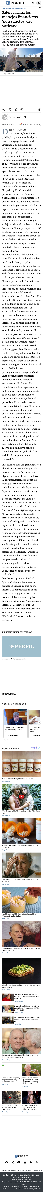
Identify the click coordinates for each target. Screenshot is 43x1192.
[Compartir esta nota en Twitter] (10, 109)
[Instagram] (25, 1162)
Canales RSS (6, 1170)
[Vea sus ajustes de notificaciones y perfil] (38, 3)
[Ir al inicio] (15, 3)
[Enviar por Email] (22, 109)
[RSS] (31, 1162)
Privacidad (36, 1170)
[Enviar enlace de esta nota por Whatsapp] (16, 109)
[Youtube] (18, 1162)
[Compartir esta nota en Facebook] (4, 109)
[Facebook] (6, 1162)
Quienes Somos (16, 1170)
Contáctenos (27, 1170)
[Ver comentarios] (39, 9)
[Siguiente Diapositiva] (39, 722)
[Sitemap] (36, 1162)
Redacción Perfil (17, 117)
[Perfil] (21, 1157)
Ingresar (33, 3)
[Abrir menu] (3, 3)
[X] (12, 1162)
